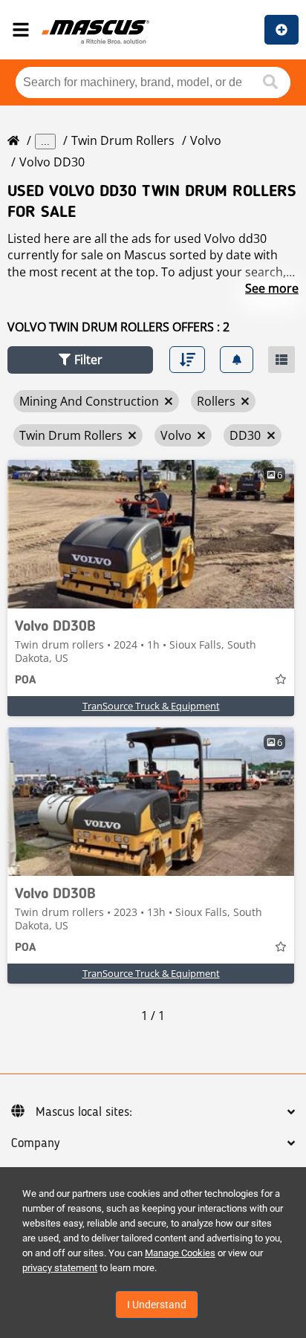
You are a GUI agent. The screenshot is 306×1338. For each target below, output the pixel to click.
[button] (80, 360)
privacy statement (59, 1267)
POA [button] (25, 680)
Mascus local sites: (84, 1112)
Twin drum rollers (123, 140)
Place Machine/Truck (281, 30)
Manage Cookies (180, 1253)
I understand (156, 1305)
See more (272, 288)
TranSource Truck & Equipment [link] (151, 705)
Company (35, 1143)
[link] (150, 534)
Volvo (205, 140)
